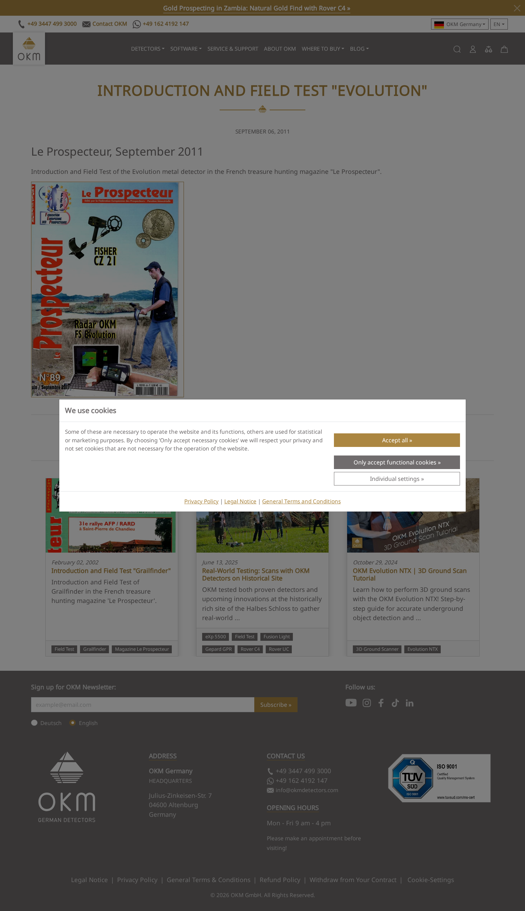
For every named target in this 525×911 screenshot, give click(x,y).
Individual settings (395, 479)
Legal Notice (240, 501)
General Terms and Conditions (301, 501)
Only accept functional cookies (395, 462)
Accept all (395, 440)
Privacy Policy (201, 501)
